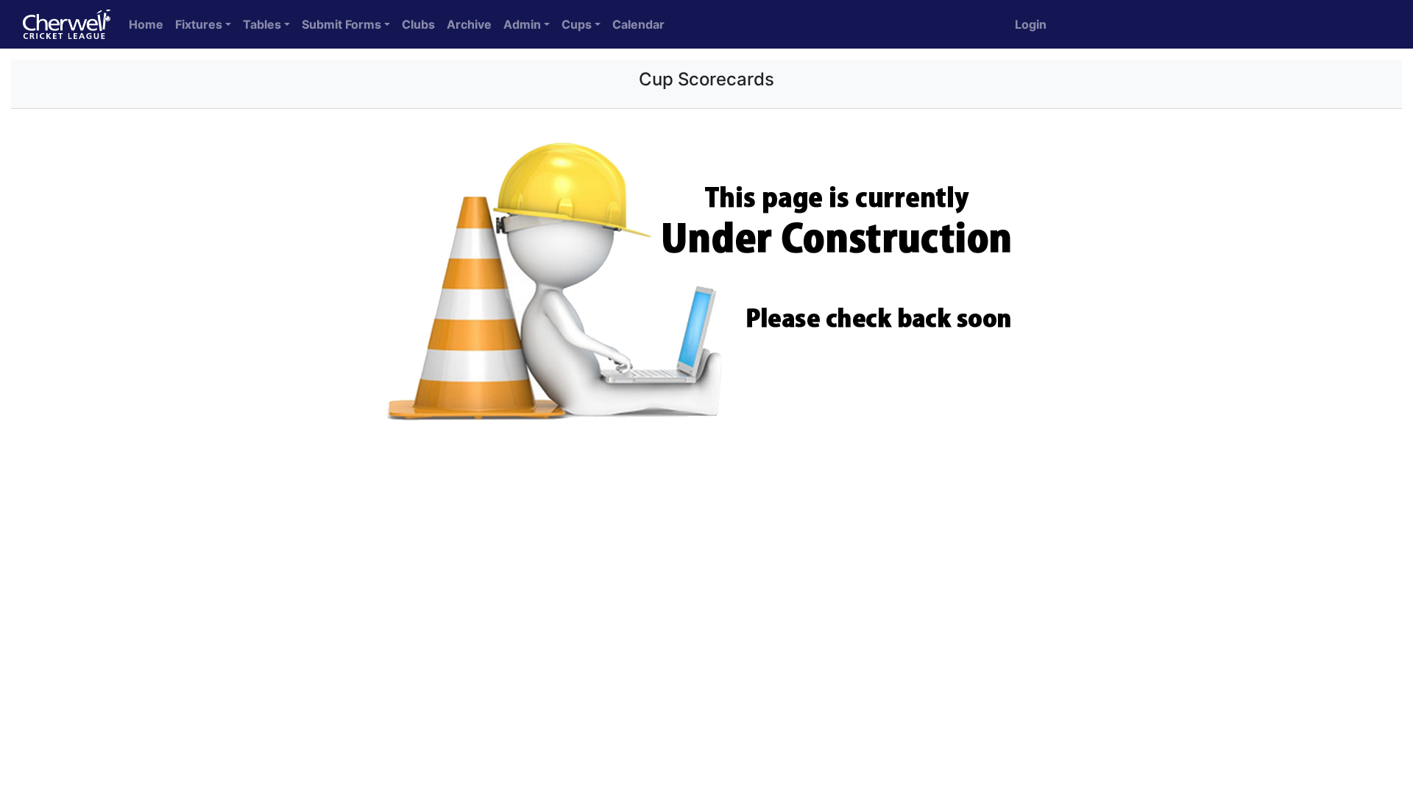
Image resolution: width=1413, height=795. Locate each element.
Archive (469, 24)
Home (146, 24)
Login (1031, 24)
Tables (262, 24)
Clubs (418, 24)
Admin (522, 24)
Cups (577, 24)
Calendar (638, 24)
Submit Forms (341, 24)
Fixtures (198, 24)
